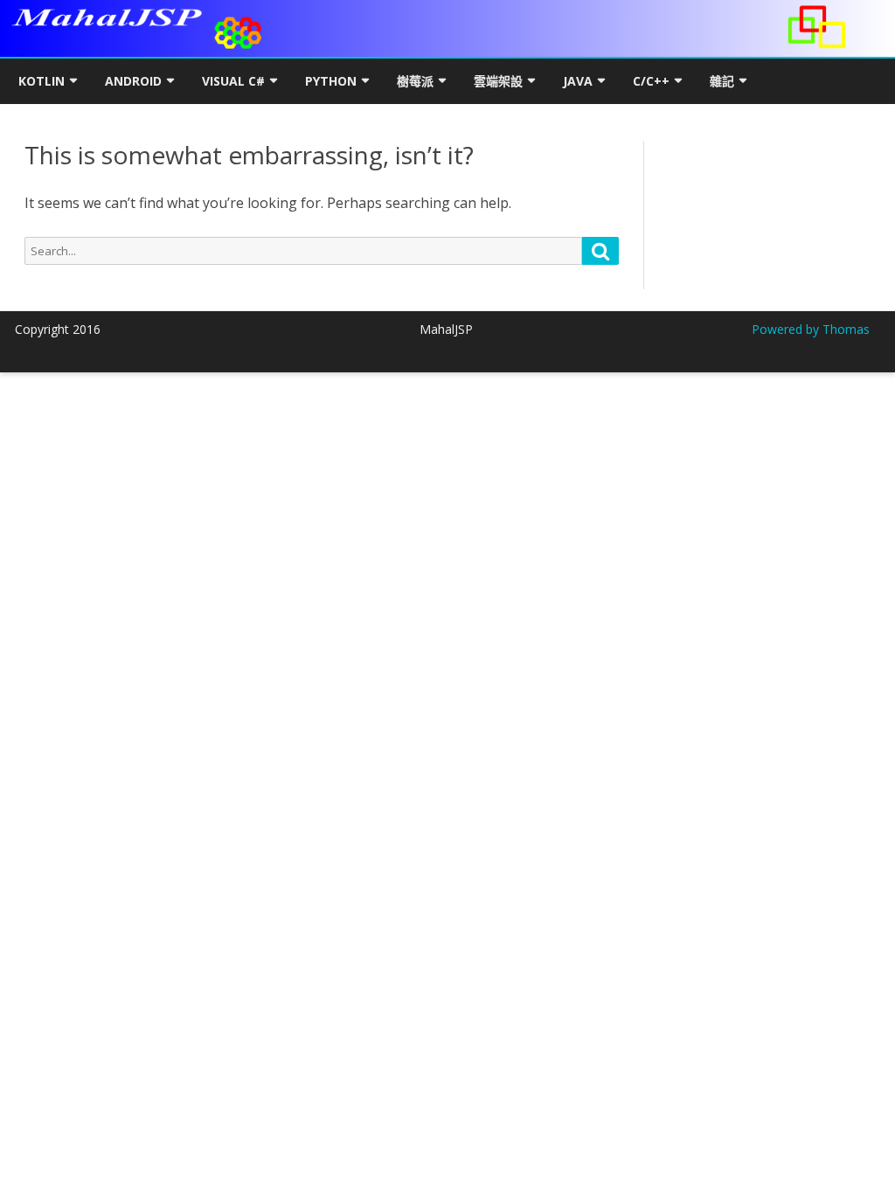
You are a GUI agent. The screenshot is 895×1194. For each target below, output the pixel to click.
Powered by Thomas (811, 329)
